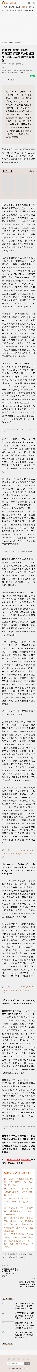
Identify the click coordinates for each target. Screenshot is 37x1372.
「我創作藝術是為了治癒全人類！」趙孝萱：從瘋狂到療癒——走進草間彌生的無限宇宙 (24, 1307)
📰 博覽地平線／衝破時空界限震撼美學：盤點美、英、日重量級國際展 (18, 1227)
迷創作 (31, 7)
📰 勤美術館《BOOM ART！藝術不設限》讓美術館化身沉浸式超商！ (18, 1244)
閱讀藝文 (21, 10)
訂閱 (27, 1363)
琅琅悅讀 (4, 42)
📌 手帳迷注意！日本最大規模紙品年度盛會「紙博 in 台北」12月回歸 (18, 1191)
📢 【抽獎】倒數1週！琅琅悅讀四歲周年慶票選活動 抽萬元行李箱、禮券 (18, 1182)
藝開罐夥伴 (29, 10)
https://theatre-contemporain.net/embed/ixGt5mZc (18, 853)
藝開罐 (24, 7)
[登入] (31, 3)
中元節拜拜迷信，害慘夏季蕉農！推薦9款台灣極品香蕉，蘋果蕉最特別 (24, 1317)
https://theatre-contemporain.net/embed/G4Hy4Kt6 (18, 990)
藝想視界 (13, 10)
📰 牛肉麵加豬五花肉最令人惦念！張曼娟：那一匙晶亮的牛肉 (18, 1201)
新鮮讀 (4, 7)
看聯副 (11, 7)
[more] (31, 171)
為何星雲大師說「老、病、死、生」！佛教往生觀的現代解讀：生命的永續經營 (24, 1326)
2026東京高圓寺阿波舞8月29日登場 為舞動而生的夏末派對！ (24, 1335)
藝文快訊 (5, 10)
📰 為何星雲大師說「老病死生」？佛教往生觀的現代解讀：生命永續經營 (18, 1211)
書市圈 (18, 7)
